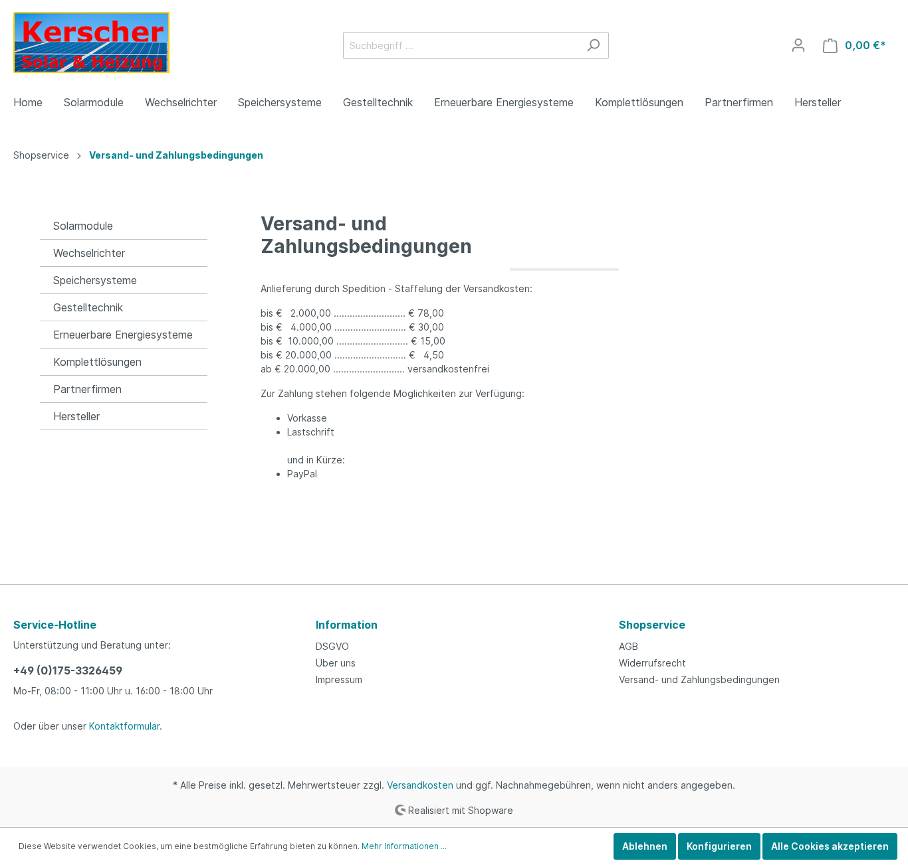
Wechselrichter (89, 253)
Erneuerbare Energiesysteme (123, 334)
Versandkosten (420, 785)
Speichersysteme (95, 280)
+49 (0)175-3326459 (67, 670)
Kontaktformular (124, 726)
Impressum (339, 679)
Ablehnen (644, 846)
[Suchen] (593, 45)
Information (347, 624)
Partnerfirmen (87, 389)
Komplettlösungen (97, 361)
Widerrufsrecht (652, 662)
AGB (628, 646)
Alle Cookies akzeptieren (830, 846)
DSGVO (332, 646)
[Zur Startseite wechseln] (91, 42)
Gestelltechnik (88, 307)
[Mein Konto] (798, 45)
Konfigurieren (719, 846)
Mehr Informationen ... (404, 846)
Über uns (336, 662)
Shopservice (652, 624)
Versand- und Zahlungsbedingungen (699, 679)
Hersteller (76, 416)
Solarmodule (83, 225)
